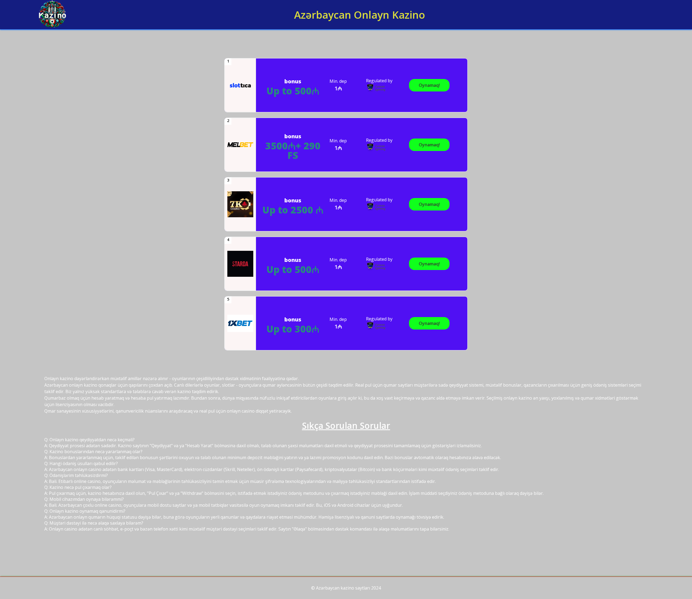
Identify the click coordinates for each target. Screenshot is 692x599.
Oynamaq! (429, 85)
